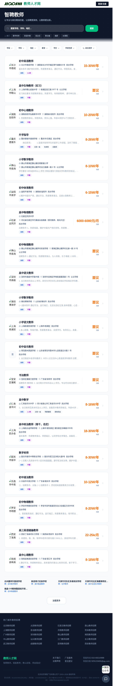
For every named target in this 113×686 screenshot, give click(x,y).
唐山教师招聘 (90, 625)
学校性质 (68, 48)
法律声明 (56, 661)
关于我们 (56, 658)
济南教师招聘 (63, 630)
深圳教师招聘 (36, 634)
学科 (20, 48)
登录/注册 (102, 4)
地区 (31, 48)
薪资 (43, 48)
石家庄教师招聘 (64, 625)
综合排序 (88, 48)
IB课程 (65, 36)
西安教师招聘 (90, 644)
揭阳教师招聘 (90, 634)
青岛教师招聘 (36, 630)
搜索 (92, 28)
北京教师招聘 (9, 625)
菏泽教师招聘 (90, 630)
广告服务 (68, 658)
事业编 (47, 36)
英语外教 (27, 36)
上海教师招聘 (9, 630)
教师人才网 (9, 658)
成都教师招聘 (36, 644)
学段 (8, 48)
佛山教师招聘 (63, 634)
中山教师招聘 (9, 639)
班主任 (37, 36)
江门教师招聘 (63, 639)
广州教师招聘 (9, 634)
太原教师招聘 (36, 625)
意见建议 (68, 661)
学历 (55, 48)
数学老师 (16, 36)
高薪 (56, 36)
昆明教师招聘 (63, 644)
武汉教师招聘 (9, 644)
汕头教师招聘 (36, 639)
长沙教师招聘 (90, 639)
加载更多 (56, 600)
